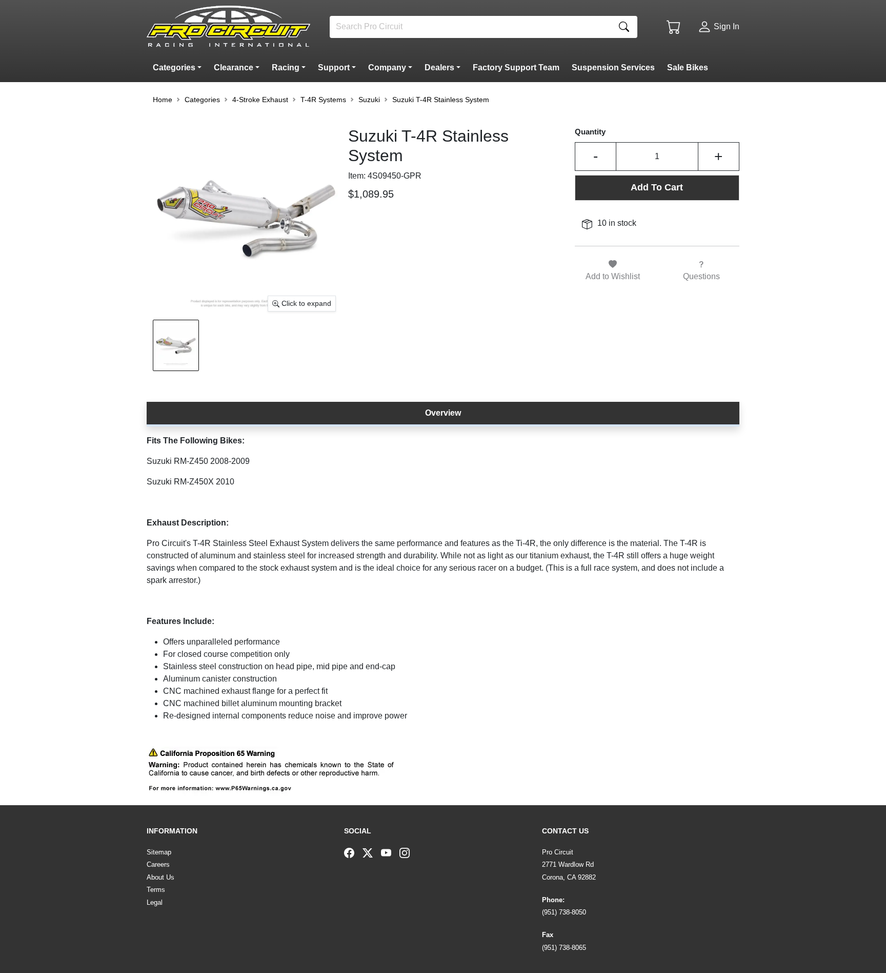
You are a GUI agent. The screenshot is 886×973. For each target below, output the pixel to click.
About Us (160, 877)
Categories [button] (202, 99)
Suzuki (369, 99)
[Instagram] (408, 852)
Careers (158, 864)
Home (162, 99)
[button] (179, 67)
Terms (156, 889)
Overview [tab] (443, 412)
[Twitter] (372, 852)
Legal (155, 902)
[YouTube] (390, 852)
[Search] (624, 27)
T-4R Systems (323, 99)
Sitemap (159, 852)
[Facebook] (353, 852)
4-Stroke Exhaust (260, 99)
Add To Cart (657, 187)
